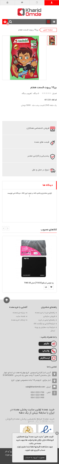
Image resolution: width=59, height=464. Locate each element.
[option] (52, 40)
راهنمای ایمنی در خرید (46, 320)
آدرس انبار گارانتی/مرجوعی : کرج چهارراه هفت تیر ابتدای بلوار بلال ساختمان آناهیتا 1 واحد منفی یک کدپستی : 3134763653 (27, 374)
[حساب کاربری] (51, 3)
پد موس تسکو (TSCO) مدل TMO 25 (39, 283)
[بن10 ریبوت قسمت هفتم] (52, 40)
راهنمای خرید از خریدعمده (45, 312)
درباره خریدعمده (19, 312)
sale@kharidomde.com (35, 387)
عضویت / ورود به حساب (35, 457)
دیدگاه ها (48, 185)
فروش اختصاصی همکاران (37, 128)
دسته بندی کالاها (54, 22)
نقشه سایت (20, 316)
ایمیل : (38, 387)
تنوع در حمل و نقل (40, 169)
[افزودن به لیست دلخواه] (51, 287)
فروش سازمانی (49, 316)
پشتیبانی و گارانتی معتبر (38, 156)
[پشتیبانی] (22, 3)
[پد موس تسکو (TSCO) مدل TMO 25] (33, 258)
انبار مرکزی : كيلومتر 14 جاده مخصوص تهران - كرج (31, 380)
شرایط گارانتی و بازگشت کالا (44, 323)
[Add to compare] (46, 287)
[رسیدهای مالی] (37, 3)
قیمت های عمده (41, 142)
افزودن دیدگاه (27, 93)
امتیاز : (54, 93)
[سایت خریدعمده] (29, 12)
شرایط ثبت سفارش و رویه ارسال (45, 329)
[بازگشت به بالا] (6, 300)
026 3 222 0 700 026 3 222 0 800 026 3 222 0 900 (37, 395)
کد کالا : (54, 100)
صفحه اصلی (48, 30)
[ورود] (7, 3)
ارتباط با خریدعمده (18, 320)
